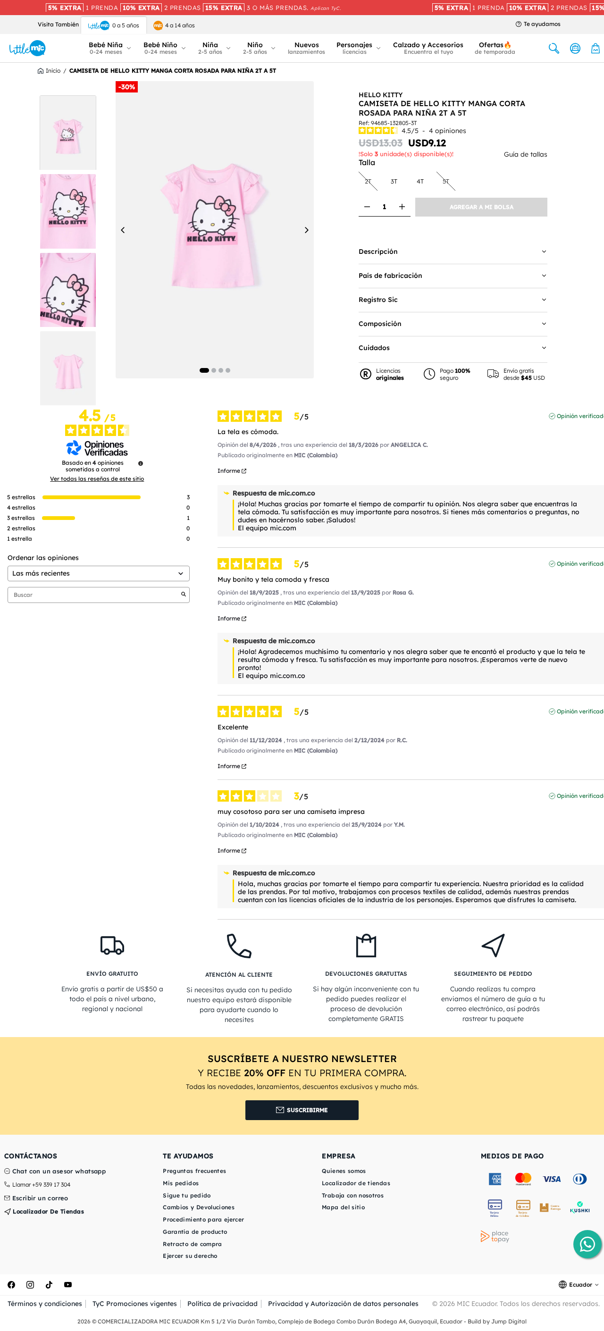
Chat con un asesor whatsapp (59, 1171)
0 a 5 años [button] (125, 25)
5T (448, 181)
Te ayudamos (542, 24)
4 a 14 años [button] (180, 25)
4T (422, 181)
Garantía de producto (195, 1231)
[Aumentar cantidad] (402, 207)
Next (306, 230)
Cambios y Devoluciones (199, 1207)
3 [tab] (220, 370)
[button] (110, 48)
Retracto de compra (192, 1243)
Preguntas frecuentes (194, 1170)
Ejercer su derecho (190, 1255)
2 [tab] (213, 370)
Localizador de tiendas (47, 1211)
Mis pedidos (181, 1183)
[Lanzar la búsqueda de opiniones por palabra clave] (183, 595)
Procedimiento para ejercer (203, 1219)
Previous (123, 230)
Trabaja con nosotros (353, 1195)
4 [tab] (228, 370)
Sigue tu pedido (186, 1195)
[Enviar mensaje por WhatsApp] (587, 1244)
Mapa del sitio (343, 1207)
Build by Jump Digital (497, 1321)
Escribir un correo (40, 1198)
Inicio (53, 70)
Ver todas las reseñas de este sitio (97, 479)
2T (371, 181)
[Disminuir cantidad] (367, 207)
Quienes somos (344, 1170)
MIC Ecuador (476, 1303)
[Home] (27, 48)
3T (396, 181)
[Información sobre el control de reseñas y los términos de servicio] (140, 463)
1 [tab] (204, 370)
